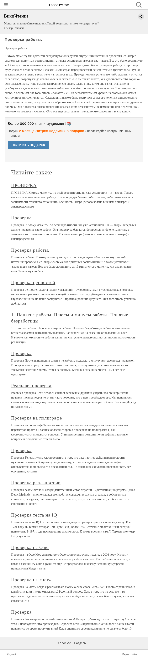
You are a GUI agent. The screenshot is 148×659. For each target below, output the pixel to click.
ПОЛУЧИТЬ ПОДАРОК (28, 145)
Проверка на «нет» (31, 579)
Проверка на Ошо (30, 547)
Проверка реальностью (36, 482)
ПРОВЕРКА (24, 185)
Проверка (21, 353)
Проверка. (22, 217)
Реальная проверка (31, 385)
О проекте (64, 643)
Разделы (80, 643)
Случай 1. (12, 654)
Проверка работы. (30, 250)
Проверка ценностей (33, 282)
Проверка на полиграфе (36, 418)
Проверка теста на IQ (34, 515)
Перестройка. (130, 654)
